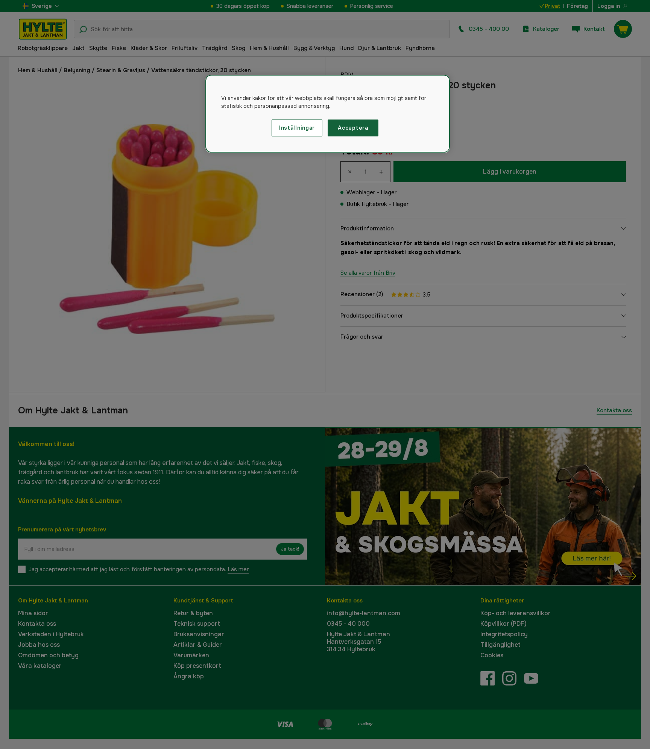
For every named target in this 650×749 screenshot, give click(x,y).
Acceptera (353, 127)
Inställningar (297, 127)
